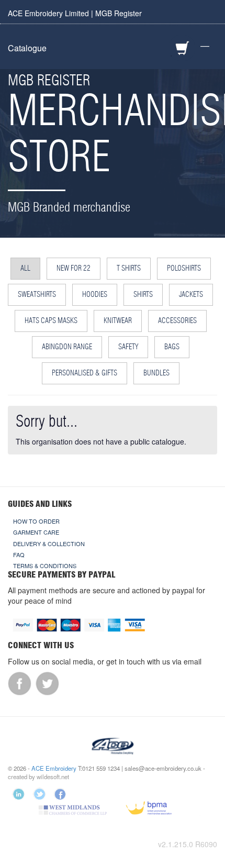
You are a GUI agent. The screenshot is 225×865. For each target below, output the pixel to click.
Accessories (177, 321)
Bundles (156, 373)
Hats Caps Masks (51, 321)
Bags (171, 347)
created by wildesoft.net (38, 776)
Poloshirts (184, 268)
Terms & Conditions (44, 565)
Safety (128, 347)
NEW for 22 (74, 268)
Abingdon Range (67, 347)
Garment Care (36, 532)
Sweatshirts (37, 294)
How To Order (36, 521)
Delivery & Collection (49, 543)
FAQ (19, 554)
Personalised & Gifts (84, 373)
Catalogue (27, 48)
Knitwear (118, 321)
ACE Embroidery (53, 768)
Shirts (143, 294)
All (25, 268)
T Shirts (129, 268)
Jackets (191, 294)
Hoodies (94, 294)
